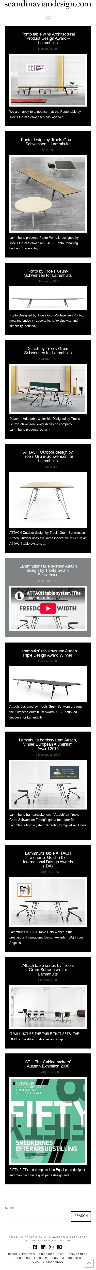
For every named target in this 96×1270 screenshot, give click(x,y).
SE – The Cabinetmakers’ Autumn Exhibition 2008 (48, 1063)
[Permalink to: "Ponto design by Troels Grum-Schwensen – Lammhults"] (48, 194)
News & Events (21, 1254)
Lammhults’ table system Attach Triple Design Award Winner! (48, 653)
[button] (48, 17)
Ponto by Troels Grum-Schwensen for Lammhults (48, 273)
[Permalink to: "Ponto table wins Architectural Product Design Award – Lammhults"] (48, 80)
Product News (52, 1254)
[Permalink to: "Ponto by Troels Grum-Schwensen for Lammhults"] (48, 298)
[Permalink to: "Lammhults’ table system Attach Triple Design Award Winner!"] (48, 684)
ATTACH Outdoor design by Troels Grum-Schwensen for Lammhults (48, 456)
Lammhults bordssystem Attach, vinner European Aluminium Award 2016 (48, 744)
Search (10, 1208)
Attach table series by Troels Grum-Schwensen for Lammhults (48, 969)
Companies (78, 1254)
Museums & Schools (63, 1258)
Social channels (48, 1261)
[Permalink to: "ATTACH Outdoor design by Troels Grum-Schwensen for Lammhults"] (48, 500)
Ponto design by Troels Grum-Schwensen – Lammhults (48, 141)
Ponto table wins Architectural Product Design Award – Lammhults (48, 38)
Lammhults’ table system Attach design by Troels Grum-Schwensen (48, 570)
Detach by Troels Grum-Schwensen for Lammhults (48, 350)
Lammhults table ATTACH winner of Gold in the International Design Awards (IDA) (48, 859)
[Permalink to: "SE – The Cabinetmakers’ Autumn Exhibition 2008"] (48, 1121)
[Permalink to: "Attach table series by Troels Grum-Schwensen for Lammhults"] (48, 1007)
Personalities (28, 1258)
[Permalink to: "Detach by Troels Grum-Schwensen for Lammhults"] (48, 389)
